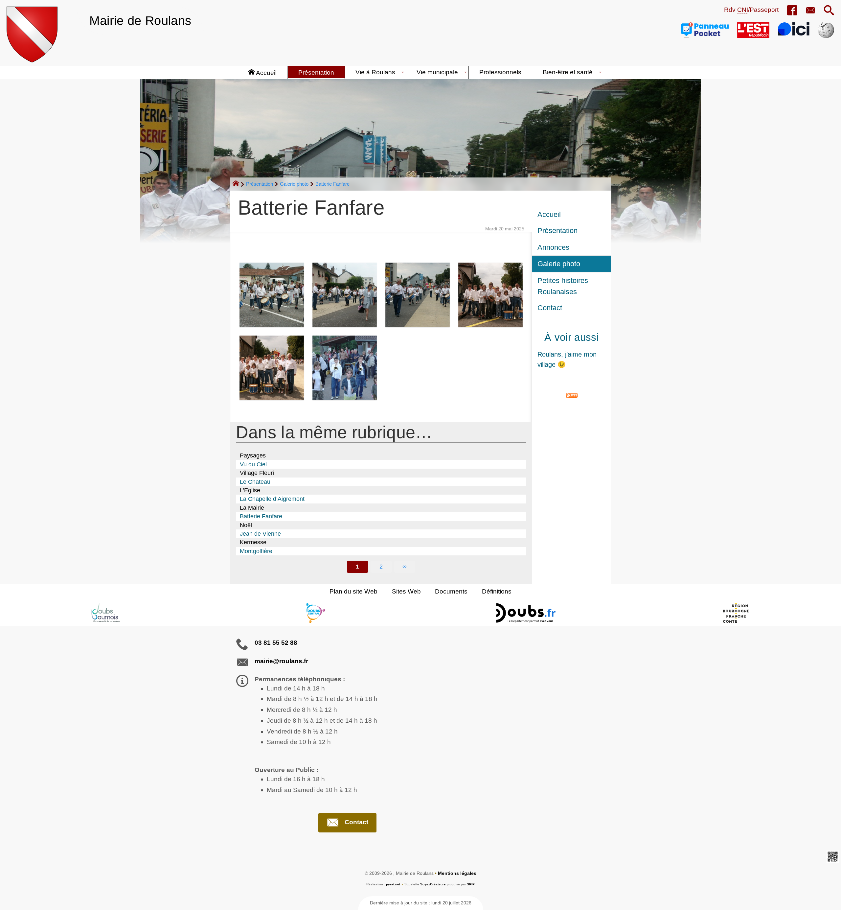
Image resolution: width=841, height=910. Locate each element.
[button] (829, 11)
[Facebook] (792, 11)
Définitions (496, 591)
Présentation (259, 184)
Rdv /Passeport (751, 9)
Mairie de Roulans (140, 20)
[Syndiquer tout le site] (571, 395)
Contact (549, 308)
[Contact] (810, 11)
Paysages (253, 455)
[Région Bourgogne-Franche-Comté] (736, 613)
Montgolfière (256, 551)
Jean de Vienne (260, 533)
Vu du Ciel (253, 464)
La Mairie (252, 507)
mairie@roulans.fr (281, 661)
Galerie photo (294, 184)
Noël (246, 525)
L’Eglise (250, 490)
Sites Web (406, 591)
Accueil (549, 214)
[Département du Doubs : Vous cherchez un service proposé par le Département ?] (525, 613)
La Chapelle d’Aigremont (272, 499)
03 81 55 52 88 (276, 642)
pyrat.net (393, 884)
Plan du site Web (353, 591)
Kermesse (253, 542)
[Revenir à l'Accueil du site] (239, 184)
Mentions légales (457, 873)
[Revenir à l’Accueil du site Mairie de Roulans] (32, 34)
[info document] (272, 295)
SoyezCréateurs (433, 884)
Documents (451, 591)
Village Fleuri (257, 473)
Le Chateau (255, 481)
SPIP (471, 884)
